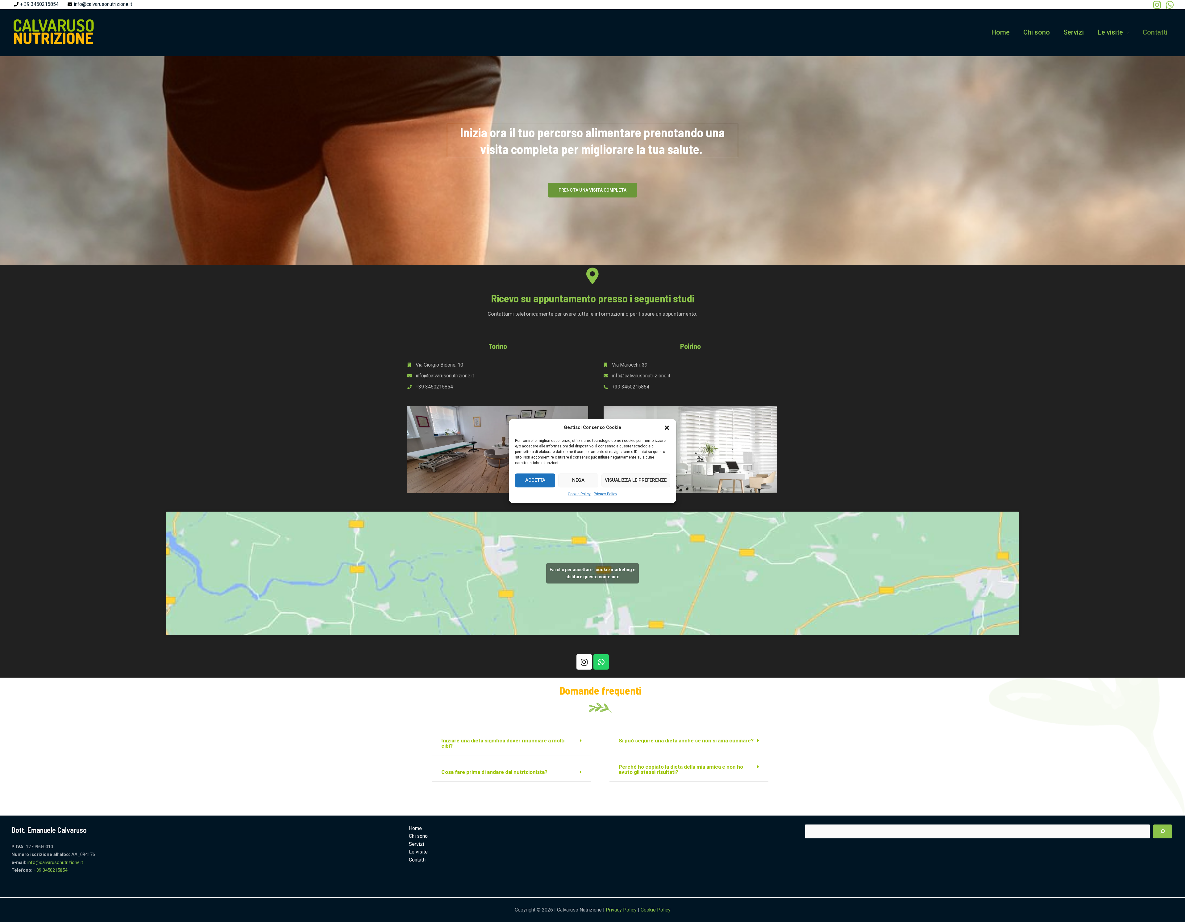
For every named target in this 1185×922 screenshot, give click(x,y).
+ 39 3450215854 (39, 4)
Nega (578, 480)
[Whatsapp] (601, 662)
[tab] (511, 743)
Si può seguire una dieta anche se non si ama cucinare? (686, 740)
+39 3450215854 (50, 870)
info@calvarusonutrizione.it (103, 4)
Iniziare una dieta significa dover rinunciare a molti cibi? (502, 743)
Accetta (535, 480)
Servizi (1073, 32)
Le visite (1110, 32)
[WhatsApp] (1169, 4)
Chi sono (1036, 32)
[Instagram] (1157, 4)
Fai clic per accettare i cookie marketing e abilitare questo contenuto (592, 573)
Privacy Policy (605, 494)
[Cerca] (1162, 831)
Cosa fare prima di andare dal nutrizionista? (494, 772)
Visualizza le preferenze (636, 480)
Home (1000, 32)
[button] (667, 428)
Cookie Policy (579, 494)
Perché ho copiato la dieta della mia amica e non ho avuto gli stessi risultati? (681, 769)
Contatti (1155, 32)
